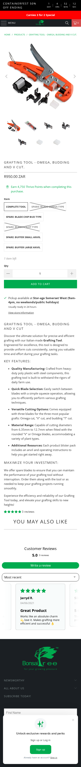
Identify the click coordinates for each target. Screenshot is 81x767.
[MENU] (2, 23)
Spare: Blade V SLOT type (22, 227)
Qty (6, 265)
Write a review (41, 565)
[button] (13, 511)
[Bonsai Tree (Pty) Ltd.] (40, 23)
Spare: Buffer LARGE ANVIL (23, 247)
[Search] (67, 23)
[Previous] (7, 76)
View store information (21, 312)
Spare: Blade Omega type (47, 206)
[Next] (74, 76)
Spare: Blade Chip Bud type (23, 217)
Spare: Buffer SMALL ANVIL (23, 237)
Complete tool (16, 206)
